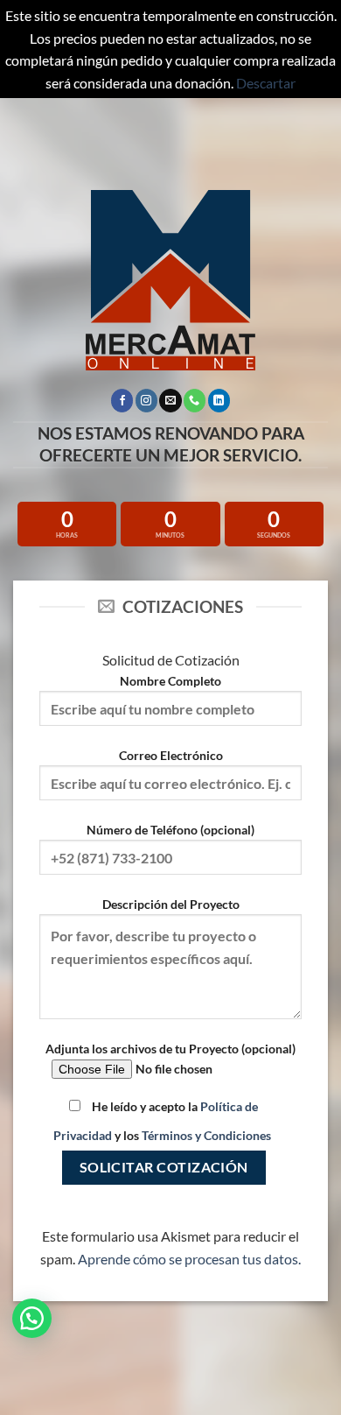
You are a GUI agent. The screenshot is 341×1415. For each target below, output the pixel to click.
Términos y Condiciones (206, 1135)
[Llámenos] (194, 400)
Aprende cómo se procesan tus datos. (189, 1258)
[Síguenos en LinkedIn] (219, 400)
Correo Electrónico (171, 755)
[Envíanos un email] (170, 400)
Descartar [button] (266, 82)
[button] (32, 1318)
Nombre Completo (170, 680)
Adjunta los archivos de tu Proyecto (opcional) (170, 1048)
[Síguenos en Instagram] (146, 400)
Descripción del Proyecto (171, 904)
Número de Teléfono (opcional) (170, 829)
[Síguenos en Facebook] (122, 400)
